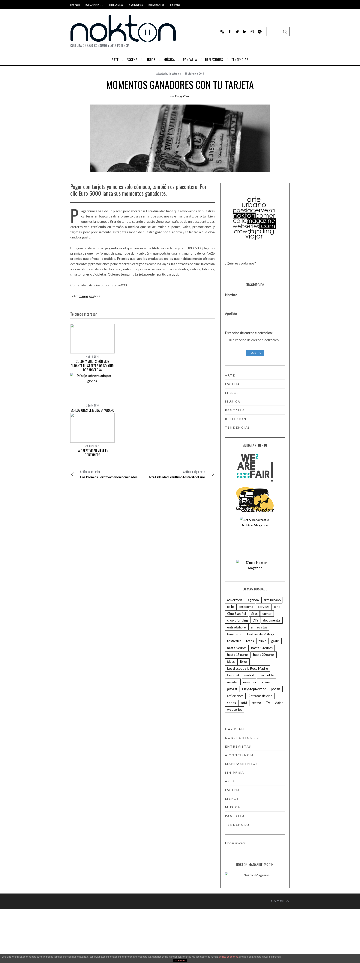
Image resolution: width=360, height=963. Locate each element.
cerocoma (245, 606)
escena (232, 384)
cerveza (263, 606)
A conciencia (136, 4)
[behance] (259, 31)
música (232, 401)
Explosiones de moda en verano (92, 410)
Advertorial (161, 73)
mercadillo (266, 675)
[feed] (222, 31)
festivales (234, 641)
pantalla (235, 410)
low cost (233, 675)
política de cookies (228, 957)
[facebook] (229, 31)
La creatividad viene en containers (92, 452)
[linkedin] (244, 31)
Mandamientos (156, 4)
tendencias (237, 427)
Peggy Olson (182, 96)
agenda (253, 600)
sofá (244, 703)
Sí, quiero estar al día (21, 951)
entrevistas (258, 627)
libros (232, 392)
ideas (231, 661)
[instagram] (252, 31)
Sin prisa (175, 4)
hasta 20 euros (263, 654)
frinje (262, 641)
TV (268, 703)
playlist (232, 689)
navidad (232, 682)
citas (254, 613)
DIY (255, 620)
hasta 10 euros (262, 648)
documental (271, 620)
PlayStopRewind (254, 689)
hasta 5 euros (237, 648)
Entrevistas (116, 4)
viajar (279, 703)
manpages (86, 296)
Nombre (231, 295)
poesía (275, 689)
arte (230, 375)
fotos (250, 641)
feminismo (234, 634)
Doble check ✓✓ (95, 4)
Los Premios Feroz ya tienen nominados (108, 474)
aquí (175, 274)
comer (267, 613)
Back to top (277, 901)
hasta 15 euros (237, 654)
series (231, 703)
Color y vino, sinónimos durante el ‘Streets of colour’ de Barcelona (92, 365)
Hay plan (75, 4)
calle (230, 606)
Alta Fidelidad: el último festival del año (176, 474)
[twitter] (237, 31)
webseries (234, 709)
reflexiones (238, 419)
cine (277, 606)
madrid (249, 675)
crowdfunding (237, 620)
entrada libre (236, 627)
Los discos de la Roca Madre (247, 668)
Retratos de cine (260, 696)
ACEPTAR (180, 960)
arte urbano (272, 600)
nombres (249, 682)
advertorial (235, 600)
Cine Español (236, 613)
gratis (275, 641)
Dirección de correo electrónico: (249, 333)
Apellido (231, 314)
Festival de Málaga (260, 634)
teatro (256, 703)
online (265, 682)
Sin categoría (174, 73)
